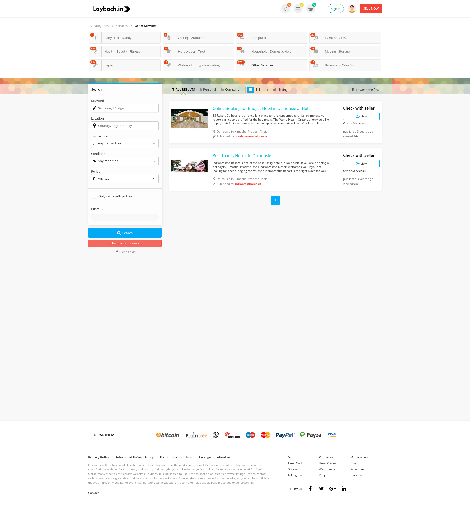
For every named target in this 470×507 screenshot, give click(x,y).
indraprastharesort (248, 184)
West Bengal (327, 469)
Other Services (145, 26)
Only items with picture (115, 196)
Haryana (356, 475)
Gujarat (293, 469)
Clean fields (127, 252)
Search (127, 233)
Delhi (291, 457)
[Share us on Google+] (332, 488)
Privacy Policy (98, 457)
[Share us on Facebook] (310, 488)
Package (204, 457)
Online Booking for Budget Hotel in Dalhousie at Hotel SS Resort (263, 108)
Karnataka (326, 457)
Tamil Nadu (295, 463)
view (363, 116)
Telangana (295, 475)
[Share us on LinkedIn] (344, 488)
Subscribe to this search (125, 243)
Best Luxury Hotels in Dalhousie (242, 155)
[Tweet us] (321, 488)
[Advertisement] (275, 244)
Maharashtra (359, 457)
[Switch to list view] (250, 90)
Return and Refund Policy (134, 457)
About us (223, 457)
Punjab (323, 475)
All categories (99, 26)
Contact (93, 493)
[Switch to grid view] (258, 90)
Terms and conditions (176, 457)
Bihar (354, 463)
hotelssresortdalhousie (251, 136)
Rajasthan (357, 469)
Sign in (336, 8)
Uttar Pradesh (328, 463)
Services (122, 26)
